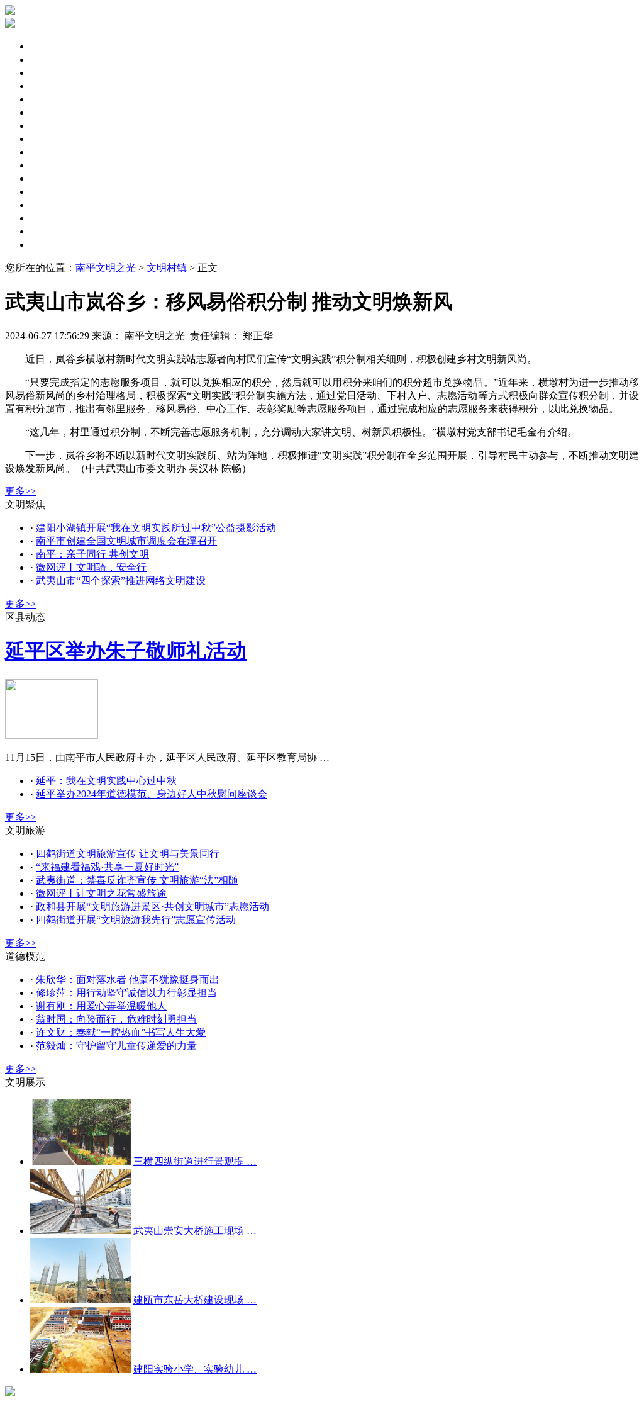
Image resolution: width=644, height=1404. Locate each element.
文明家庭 (50, 138)
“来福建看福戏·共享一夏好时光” (107, 867)
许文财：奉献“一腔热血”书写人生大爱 (121, 1032)
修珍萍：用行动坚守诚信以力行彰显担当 (126, 992)
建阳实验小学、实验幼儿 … (195, 1369)
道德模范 (50, 191)
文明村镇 (50, 204)
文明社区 (50, 125)
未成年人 (50, 86)
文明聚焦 (50, 46)
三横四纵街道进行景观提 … (195, 1161)
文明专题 (50, 72)
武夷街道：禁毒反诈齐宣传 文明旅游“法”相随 (137, 880)
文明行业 (50, 231)
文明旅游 (50, 165)
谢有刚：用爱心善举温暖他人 (101, 1006)
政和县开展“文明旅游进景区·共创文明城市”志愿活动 (152, 906)
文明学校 (50, 218)
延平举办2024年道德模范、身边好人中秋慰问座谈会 (151, 794)
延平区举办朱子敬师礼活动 (126, 650)
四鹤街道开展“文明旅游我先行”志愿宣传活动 (136, 919)
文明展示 (50, 244)
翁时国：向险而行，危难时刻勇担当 (116, 1019)
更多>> (20, 491)
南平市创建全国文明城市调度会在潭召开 (126, 541)
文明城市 (50, 99)
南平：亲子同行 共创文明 (92, 554)
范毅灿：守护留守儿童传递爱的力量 (116, 1045)
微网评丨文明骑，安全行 (91, 567)
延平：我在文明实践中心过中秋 (106, 780)
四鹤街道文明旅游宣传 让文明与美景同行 (127, 853)
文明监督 (50, 152)
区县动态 (50, 59)
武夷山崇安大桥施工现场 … (195, 1230)
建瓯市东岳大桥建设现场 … (195, 1299)
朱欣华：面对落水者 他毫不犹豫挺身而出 (127, 979)
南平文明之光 (105, 267)
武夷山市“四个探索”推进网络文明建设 (121, 580)
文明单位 (50, 112)
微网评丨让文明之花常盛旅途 (101, 893)
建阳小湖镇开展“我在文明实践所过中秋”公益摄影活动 (156, 527)
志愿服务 (50, 178)
